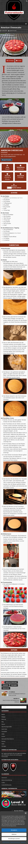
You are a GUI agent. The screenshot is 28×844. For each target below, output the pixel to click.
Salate (3, 743)
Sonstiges (4, 746)
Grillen (3, 734)
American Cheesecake (11, 682)
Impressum (23, 842)
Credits (3, 782)
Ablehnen (14, 834)
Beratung (4, 719)
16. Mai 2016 (4, 30)
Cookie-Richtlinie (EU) (6, 785)
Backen (3, 714)
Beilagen (3, 717)
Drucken (19, 60)
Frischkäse (14, 685)
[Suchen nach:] (14, 707)
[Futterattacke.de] (14, 19)
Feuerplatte (4, 731)
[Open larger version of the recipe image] (14, 138)
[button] (25, 813)
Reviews (3, 741)
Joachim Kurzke (12, 30)
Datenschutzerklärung (15, 842)
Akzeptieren (14, 830)
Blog (3, 721)
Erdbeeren (5, 685)
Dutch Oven (4, 729)
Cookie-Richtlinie (6, 842)
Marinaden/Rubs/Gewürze (8, 739)
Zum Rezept (11, 60)
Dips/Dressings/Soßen (7, 726)
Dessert (3, 724)
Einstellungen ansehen (14, 838)
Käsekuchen (6, 688)
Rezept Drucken (6, 160)
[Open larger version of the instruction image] (15, 284)
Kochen (3, 736)
